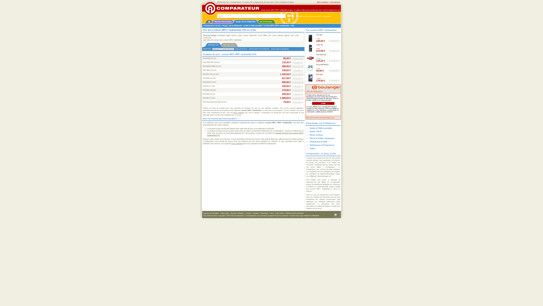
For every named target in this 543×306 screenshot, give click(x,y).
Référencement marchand (294, 213)
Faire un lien (279, 213)
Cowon (245, 35)
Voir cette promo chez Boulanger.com (320, 117)
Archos (233, 35)
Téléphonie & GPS (318, 142)
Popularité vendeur (280, 49)
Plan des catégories (237, 213)
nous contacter (238, 112)
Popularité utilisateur (259, 49)
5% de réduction (314, 91)
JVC (269, 35)
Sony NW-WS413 (322, 64)
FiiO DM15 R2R (209, 66)
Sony (297, 35)
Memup (280, 35)
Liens (272, 213)
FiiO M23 (206, 94)
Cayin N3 (319, 45)
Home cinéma (316, 135)
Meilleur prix (241, 49)
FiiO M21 (206, 90)
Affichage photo (229, 45)
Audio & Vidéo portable (253, 26)
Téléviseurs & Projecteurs (322, 145)
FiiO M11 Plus (208, 74)
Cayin (240, 35)
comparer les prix (274, 215)
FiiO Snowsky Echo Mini (212, 102)
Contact (248, 213)
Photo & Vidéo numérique (322, 138)
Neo (292, 35)
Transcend (207, 38)
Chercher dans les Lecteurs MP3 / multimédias (314, 16)
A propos (256, 213)
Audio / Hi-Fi (316, 131)
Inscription (335, 2)
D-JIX (260, 35)
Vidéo (312, 148)
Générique (221, 35)
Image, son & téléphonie (232, 26)
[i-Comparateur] (209, 21)
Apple (228, 35)
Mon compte (322, 2)
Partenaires (264, 213)
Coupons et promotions (211, 213)
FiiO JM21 (207, 70)
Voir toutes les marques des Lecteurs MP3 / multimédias (222, 40)
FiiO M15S (207, 82)
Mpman (287, 35)
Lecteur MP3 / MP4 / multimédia (276, 26)
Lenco (274, 35)
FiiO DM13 (207, 58)
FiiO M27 (206, 98)
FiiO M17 (206, 86)
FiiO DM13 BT (208, 62)
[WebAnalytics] (337, 215)
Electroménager (266, 22)
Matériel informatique (223, 22)
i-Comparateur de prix (212, 26)
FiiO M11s (206, 78)
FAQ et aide (225, 213)
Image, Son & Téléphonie (246, 22)
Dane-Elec (253, 35)
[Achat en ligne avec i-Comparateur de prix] (233, 8)
